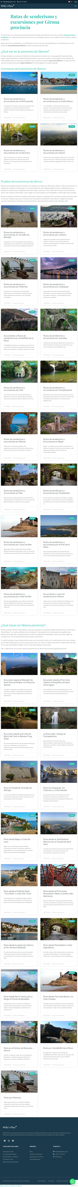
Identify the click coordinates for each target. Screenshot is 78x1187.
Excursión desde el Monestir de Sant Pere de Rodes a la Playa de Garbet (19, 682)
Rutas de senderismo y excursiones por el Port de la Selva (56, 544)
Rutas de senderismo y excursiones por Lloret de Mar (17, 595)
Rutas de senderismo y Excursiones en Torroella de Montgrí (16, 235)
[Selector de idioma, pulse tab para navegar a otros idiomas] (70, 2)
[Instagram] (9, 1141)
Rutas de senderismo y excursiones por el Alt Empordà (18, 100)
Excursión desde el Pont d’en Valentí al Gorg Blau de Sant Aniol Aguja (56, 682)
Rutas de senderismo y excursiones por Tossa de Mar (18, 543)
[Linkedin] (13, 1141)
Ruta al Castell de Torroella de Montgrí (18, 789)
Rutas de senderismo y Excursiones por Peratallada (56, 491)
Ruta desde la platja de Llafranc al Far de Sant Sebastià (19, 946)
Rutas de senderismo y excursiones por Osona (54, 151)
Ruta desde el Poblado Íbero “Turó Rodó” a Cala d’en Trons (17, 892)
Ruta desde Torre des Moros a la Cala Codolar (58, 997)
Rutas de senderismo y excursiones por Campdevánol (57, 388)
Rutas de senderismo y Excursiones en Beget (54, 440)
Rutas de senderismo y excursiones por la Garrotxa (17, 151)
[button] (75, 6)
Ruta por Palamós (12, 1097)
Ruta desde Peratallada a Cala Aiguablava (57, 946)
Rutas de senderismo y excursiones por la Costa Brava (58, 100)
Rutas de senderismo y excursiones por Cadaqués (55, 285)
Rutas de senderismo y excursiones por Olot (14, 388)
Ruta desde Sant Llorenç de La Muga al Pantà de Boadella (18, 997)
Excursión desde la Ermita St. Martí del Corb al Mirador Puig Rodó (18, 736)
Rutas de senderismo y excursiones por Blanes (15, 440)
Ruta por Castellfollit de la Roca (58, 1048)
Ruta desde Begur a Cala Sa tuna (17, 840)
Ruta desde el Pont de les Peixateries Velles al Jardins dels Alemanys (58, 893)
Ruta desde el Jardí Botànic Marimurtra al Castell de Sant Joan (57, 841)
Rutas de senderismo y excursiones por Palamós (16, 285)
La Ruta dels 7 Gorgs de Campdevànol (54, 735)
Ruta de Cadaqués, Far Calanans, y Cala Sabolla (55, 789)
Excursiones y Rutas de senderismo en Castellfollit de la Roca (18, 338)
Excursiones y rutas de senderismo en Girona (54, 595)
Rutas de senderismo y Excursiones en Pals (14, 491)
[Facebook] (4, 1141)
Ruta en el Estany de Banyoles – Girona (19, 1049)
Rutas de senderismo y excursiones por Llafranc (54, 233)
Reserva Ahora (5, 1186)
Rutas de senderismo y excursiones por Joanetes (55, 337)
